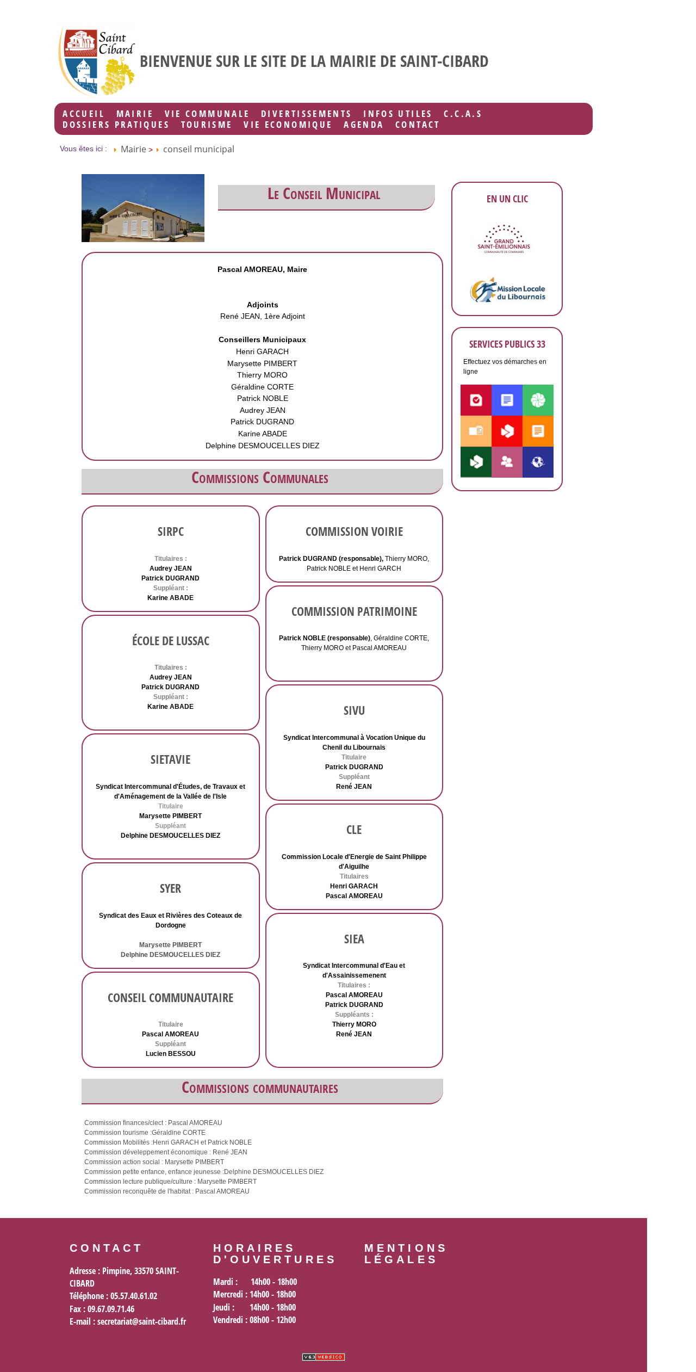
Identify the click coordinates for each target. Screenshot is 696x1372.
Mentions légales (406, 1254)
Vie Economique (288, 124)
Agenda (364, 124)
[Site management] (323, 1357)
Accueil (84, 113)
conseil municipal (198, 149)
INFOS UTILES (397, 113)
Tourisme (207, 124)
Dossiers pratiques (116, 124)
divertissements (306, 113)
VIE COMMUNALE (207, 113)
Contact (417, 124)
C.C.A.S (463, 113)
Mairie (134, 113)
